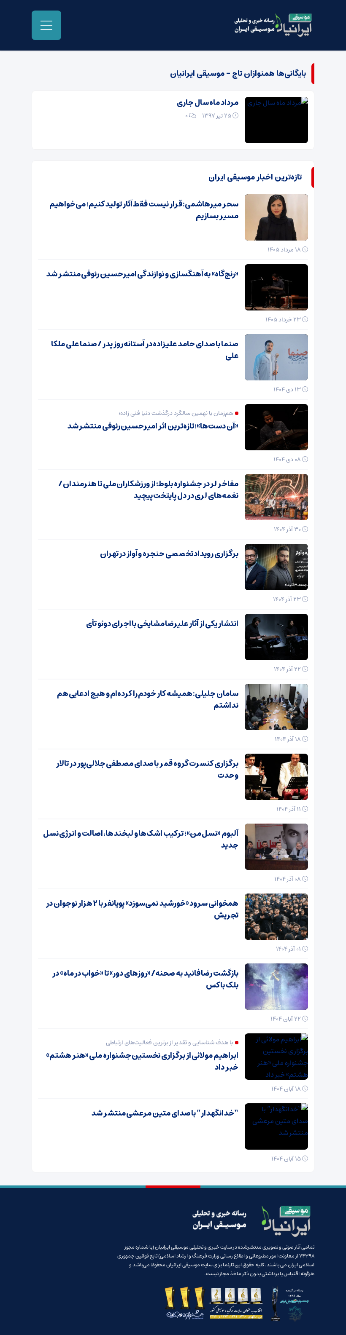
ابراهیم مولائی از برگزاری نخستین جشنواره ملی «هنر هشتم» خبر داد (142, 1061)
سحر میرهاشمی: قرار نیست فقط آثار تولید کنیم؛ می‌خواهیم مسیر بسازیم (143, 210)
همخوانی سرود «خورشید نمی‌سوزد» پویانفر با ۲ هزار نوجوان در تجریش (142, 909)
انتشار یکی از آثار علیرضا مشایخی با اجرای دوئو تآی (162, 624)
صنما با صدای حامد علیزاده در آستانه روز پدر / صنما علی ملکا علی (144, 350)
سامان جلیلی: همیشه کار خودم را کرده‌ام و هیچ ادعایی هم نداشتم (147, 700)
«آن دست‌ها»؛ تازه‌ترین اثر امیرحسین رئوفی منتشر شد (152, 426)
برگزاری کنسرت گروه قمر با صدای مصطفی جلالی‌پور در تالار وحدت (147, 769)
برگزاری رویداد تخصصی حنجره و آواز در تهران (169, 554)
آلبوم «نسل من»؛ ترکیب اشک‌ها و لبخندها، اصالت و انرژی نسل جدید (140, 839)
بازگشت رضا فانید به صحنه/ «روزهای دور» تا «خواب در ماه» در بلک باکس (145, 979)
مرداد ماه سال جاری (207, 103)
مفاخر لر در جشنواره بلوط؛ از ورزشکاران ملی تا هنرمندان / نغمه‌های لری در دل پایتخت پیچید (148, 490)
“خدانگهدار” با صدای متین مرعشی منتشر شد (164, 1113)
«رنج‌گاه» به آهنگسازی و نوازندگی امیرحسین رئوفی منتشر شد (142, 274)
